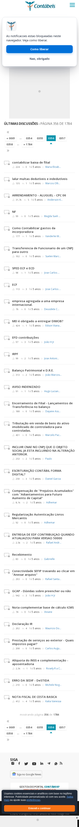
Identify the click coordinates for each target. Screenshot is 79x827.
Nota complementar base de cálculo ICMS (43, 607)
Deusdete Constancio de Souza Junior (52, 309)
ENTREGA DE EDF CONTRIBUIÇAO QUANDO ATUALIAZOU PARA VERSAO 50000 (43, 536)
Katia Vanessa (53, 701)
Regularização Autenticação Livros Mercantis (38, 516)
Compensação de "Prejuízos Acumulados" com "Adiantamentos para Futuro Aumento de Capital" (43, 494)
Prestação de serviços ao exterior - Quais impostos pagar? (43, 642)
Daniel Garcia (53, 478)
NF (14, 212)
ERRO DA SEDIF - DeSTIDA (30, 680)
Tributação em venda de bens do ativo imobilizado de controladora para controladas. (40, 426)
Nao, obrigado (40, 59)
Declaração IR (22, 624)
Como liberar (39, 49)
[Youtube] (34, 764)
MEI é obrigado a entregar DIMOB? (37, 321)
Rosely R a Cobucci (54, 668)
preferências (33, 800)
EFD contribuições (25, 337)
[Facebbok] (19, 763)
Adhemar (51, 502)
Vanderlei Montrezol (53, 236)
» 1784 (27, 144)
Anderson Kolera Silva (55, 199)
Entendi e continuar (39, 808)
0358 (9, 144)
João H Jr (49, 342)
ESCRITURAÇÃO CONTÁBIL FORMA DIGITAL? (36, 472)
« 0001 (10, 138)
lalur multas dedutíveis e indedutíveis (39, 179)
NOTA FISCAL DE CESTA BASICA (34, 697)
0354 (29, 138)
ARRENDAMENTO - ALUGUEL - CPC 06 (39, 195)
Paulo (48, 458)
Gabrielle (49, 559)
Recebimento (22, 554)
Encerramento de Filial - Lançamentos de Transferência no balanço (42, 405)
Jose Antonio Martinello (52, 358)
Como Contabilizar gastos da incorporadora (33, 230)
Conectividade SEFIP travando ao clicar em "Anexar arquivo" (43, 573)
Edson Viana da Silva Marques (53, 325)
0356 (51, 138)
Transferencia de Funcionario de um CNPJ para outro (42, 250)
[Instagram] (12, 763)
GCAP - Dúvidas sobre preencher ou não (41, 591)
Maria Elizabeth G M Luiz (53, 167)
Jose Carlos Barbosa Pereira (52, 272)
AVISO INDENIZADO (26, 387)
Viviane (48, 612)
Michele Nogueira (53, 685)
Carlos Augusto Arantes (53, 648)
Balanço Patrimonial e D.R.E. (33, 370)
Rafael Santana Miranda (53, 579)
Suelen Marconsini (53, 256)
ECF (14, 284)
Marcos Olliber (53, 183)
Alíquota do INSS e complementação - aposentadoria (40, 662)
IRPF (15, 354)
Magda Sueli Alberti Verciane (52, 216)
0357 (62, 138)
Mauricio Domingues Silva (53, 628)
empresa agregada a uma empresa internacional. (38, 303)
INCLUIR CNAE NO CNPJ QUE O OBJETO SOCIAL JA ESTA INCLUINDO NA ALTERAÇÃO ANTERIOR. (43, 450)
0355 (40, 138)
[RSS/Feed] (61, 763)
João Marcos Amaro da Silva (53, 374)
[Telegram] (48, 764)
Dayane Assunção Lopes (53, 411)
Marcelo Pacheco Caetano (53, 435)
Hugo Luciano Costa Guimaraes (52, 391)
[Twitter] (26, 764)
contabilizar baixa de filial (31, 162)
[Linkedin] (41, 763)
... (20, 138)
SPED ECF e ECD (23, 268)
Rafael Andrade (54, 542)
